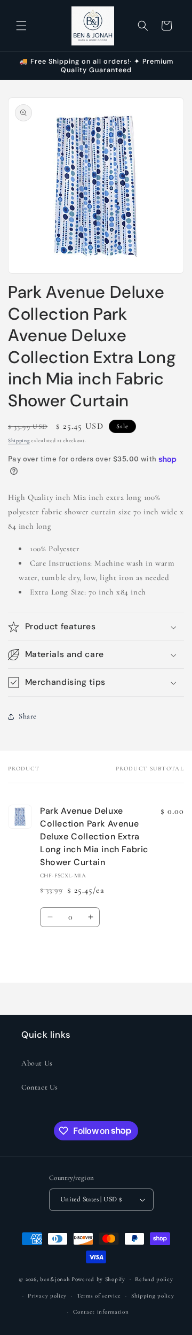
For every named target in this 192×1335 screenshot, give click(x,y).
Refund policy (154, 1279)
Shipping (19, 440)
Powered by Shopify (98, 1279)
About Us (37, 1063)
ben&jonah (55, 1279)
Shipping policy (152, 1295)
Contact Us (39, 1087)
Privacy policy (47, 1295)
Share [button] (28, 716)
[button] (21, 25)
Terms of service (99, 1295)
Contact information (101, 1311)
